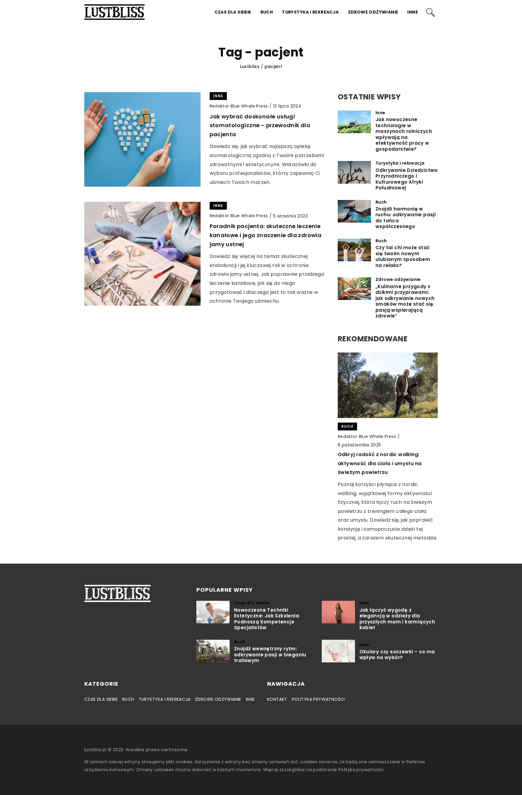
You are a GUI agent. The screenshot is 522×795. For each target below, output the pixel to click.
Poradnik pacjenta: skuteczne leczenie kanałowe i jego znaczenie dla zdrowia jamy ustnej (266, 235)
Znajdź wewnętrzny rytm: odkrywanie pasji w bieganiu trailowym (270, 655)
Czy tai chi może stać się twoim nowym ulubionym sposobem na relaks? (402, 256)
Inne (412, 12)
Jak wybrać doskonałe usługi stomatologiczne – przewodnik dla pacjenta (260, 125)
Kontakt (277, 699)
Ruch (266, 12)
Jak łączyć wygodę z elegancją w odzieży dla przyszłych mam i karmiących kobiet (397, 619)
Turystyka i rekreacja (310, 12)
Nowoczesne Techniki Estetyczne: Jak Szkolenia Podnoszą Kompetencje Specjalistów (266, 619)
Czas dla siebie (232, 12)
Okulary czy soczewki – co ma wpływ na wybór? (397, 655)
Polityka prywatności (318, 699)
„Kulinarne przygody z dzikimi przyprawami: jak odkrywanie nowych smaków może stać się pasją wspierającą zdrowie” (404, 301)
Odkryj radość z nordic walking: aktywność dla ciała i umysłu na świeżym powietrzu (379, 463)
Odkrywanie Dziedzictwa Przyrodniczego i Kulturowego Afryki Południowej (406, 179)
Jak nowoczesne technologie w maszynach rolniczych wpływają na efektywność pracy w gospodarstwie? (403, 134)
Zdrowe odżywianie (373, 12)
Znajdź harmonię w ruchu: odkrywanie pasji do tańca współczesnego (405, 218)
